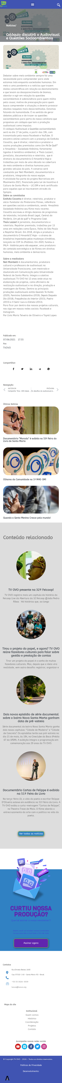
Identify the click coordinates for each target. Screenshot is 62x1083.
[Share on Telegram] (40, 369)
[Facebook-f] (31, 1046)
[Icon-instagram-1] (44, 1046)
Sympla (7, 192)
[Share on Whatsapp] (48, 369)
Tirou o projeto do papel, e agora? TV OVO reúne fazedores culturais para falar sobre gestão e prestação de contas (31, 652)
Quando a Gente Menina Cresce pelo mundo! (27, 518)
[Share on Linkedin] (31, 369)
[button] (32, 4)
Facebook (34, 135)
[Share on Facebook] (13, 369)
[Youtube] (18, 1046)
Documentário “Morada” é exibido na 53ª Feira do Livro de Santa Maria (29, 440)
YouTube (45, 135)
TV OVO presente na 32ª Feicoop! (31, 590)
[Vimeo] (24, 1046)
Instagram (8, 312)
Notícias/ (11, 25)
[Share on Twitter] (22, 369)
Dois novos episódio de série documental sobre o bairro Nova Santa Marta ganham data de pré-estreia (31, 718)
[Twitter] (37, 1046)
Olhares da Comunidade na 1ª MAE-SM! (24, 479)
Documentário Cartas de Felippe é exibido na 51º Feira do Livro (31, 791)
